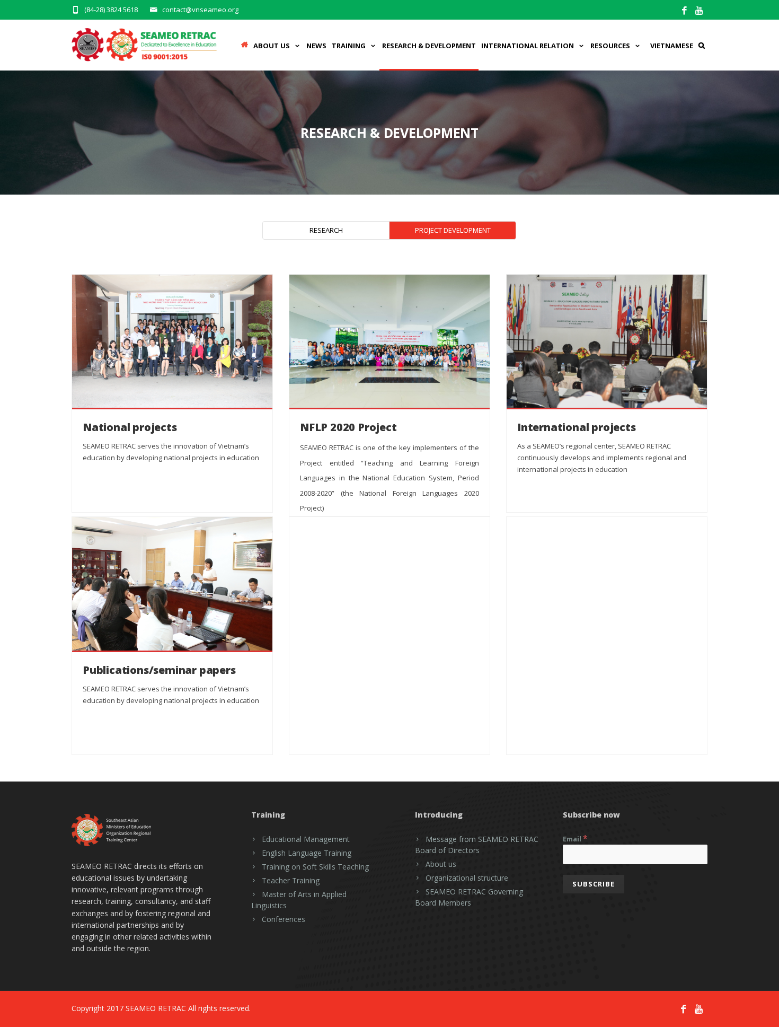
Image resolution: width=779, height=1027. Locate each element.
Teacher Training (291, 880)
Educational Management (306, 839)
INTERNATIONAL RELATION (527, 45)
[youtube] (699, 11)
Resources (610, 45)
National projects (130, 427)
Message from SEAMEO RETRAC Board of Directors (476, 844)
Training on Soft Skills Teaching (315, 867)
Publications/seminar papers (159, 670)
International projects (576, 427)
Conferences (283, 919)
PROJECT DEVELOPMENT (453, 230)
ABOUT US (271, 45)
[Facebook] (684, 11)
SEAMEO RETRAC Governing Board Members (469, 897)
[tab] (326, 230)
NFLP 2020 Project (348, 427)
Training (349, 45)
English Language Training (306, 853)
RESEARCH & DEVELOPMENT (429, 45)
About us (441, 864)
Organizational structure (467, 878)
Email (575, 838)
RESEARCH (326, 230)
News (316, 45)
